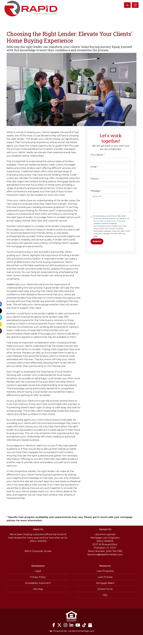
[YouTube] (77, 625)
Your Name (97, 154)
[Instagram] (65, 625)
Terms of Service (99, 221)
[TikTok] (84, 625)
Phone (95, 178)
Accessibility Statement (38, 583)
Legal (38, 571)
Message (95, 191)
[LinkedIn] (71, 625)
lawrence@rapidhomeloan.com (105, 554)
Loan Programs (105, 571)
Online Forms (105, 589)
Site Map (38, 589)
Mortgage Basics (105, 583)
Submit (97, 241)
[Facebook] (53, 625)
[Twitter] (59, 625)
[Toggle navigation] (135, 5)
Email (94, 166)
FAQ (105, 595)
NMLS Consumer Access (38, 551)
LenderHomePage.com (81, 631)
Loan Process (105, 577)
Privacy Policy (116, 221)
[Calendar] (90, 625)
